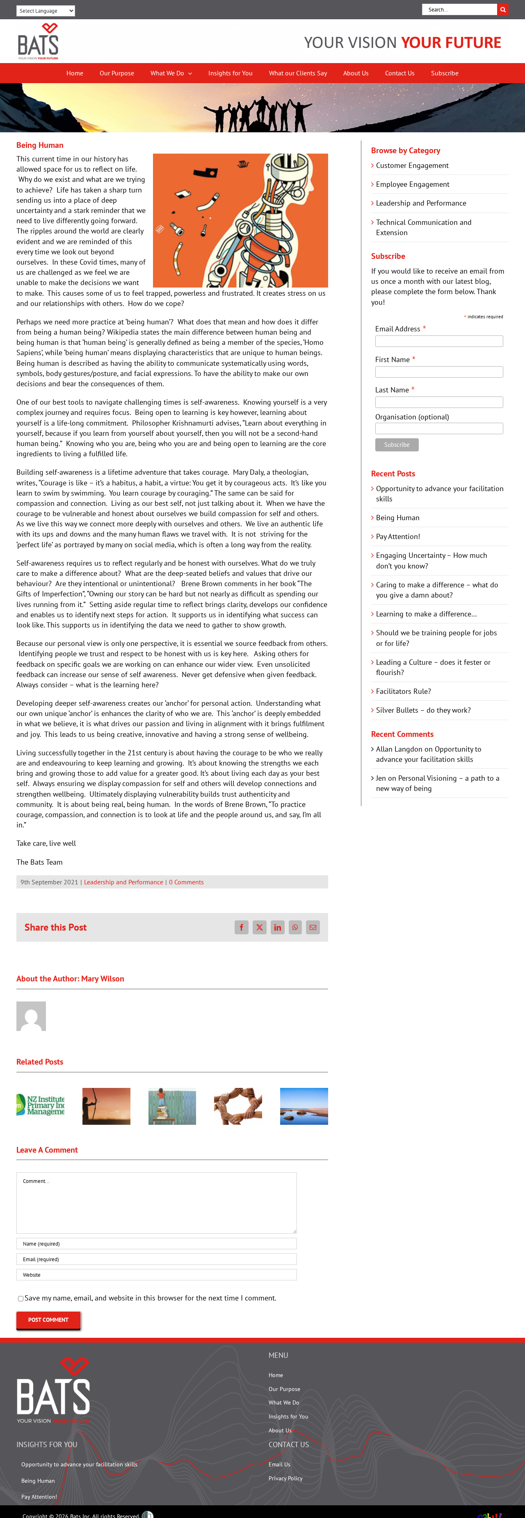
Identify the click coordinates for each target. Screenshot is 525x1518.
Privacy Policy (286, 1478)
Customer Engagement (412, 165)
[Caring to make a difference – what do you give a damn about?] (238, 1092)
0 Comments (186, 882)
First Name (395, 359)
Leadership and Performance (123, 882)
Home (276, 1375)
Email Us (279, 1464)
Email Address (400, 328)
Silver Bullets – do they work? (423, 710)
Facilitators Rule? (403, 691)
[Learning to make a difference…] (304, 1092)
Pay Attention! (398, 536)
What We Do (284, 1402)
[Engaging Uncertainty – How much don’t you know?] (172, 1092)
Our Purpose (284, 1389)
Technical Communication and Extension (424, 227)
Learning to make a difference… (426, 614)
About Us (280, 1430)
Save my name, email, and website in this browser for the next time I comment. (150, 1298)
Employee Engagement (413, 184)
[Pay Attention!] (106, 1092)
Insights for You (288, 1416)
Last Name (395, 389)
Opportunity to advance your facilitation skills (79, 1464)
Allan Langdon (399, 749)
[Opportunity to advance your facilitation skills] (40, 1092)
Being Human (398, 517)
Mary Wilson (102, 978)
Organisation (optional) (412, 416)
